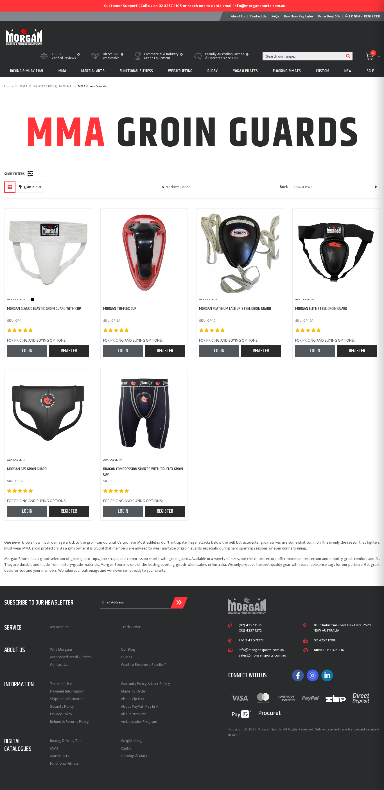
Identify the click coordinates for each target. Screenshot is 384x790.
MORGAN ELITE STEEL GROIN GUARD (321, 308)
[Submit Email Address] (179, 603)
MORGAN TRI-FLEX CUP (119, 308)
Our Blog (128, 649)
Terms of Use (61, 683)
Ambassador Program (139, 721)
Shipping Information (67, 699)
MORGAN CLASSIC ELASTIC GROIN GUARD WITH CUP (44, 308)
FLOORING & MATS (287, 70)
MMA (62, 70)
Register (69, 351)
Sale (370, 70)
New (347, 70)
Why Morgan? (61, 649)
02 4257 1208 (324, 640)
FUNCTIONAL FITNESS (136, 70)
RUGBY (212, 70)
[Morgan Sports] (24, 36)
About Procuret (133, 714)
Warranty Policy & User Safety (145, 683)
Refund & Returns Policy (69, 721)
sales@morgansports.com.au (262, 656)
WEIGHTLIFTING (180, 70)
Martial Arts (59, 756)
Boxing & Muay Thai (66, 740)
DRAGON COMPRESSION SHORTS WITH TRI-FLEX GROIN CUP (143, 472)
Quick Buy (33, 187)
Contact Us (59, 664)
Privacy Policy (61, 714)
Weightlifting (131, 740)
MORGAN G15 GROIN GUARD (27, 469)
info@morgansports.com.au (261, 650)
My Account (59, 627)
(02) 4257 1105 (250, 625)
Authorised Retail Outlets (70, 657)
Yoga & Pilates (245, 70)
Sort (284, 186)
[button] (78, 55)
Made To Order (133, 691)
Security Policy (62, 706)
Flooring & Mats (134, 756)
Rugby (126, 748)
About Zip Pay (132, 699)
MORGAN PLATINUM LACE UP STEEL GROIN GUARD (235, 308)
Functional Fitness (64, 763)
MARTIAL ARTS (93, 70)
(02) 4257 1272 (250, 631)
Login (27, 351)
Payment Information (67, 691)
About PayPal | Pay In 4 (139, 706)
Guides (126, 657)
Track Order (131, 627)
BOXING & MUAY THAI (26, 70)
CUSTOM (322, 70)
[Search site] (348, 56)
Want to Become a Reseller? (143, 664)
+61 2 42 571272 (251, 640)
